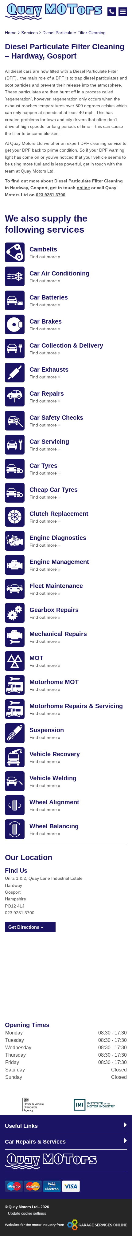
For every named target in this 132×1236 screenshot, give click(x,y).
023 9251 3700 (50, 194)
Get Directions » (25, 927)
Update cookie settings (27, 1213)
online (83, 187)
